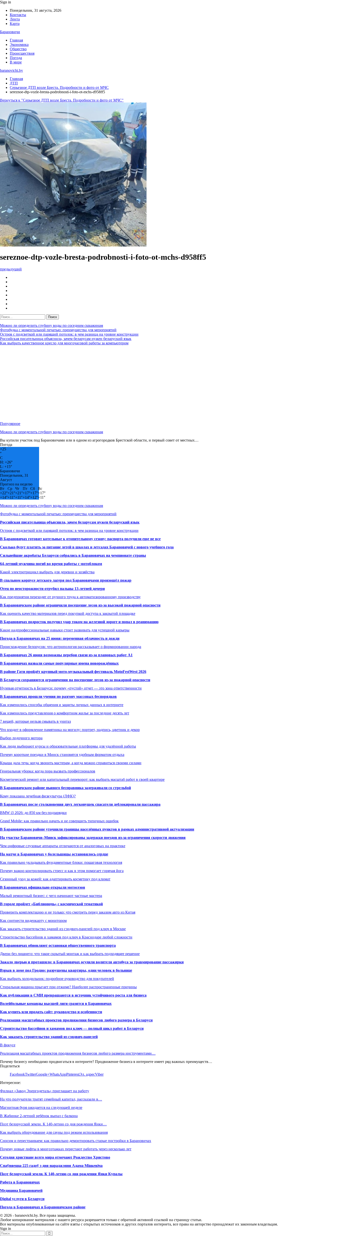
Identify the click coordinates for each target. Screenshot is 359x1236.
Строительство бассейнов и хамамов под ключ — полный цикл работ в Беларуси (72, 1028)
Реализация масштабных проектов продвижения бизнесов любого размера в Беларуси (76, 1020)
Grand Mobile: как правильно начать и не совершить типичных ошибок (59, 821)
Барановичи (10, 32)
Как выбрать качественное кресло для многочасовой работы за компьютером (64, 343)
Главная (16, 40)
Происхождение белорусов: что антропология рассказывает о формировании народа (70, 647)
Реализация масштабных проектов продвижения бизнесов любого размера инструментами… (78, 1053)
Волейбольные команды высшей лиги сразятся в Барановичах (56, 1003)
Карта (15, 23)
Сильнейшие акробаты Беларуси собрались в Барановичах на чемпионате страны (73, 555)
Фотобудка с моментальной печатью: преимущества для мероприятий (58, 330)
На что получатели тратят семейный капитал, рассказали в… (51, 1099)
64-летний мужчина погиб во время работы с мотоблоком (51, 564)
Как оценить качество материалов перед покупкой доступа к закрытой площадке (67, 613)
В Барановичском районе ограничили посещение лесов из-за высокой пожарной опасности (80, 605)
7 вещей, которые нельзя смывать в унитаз (35, 721)
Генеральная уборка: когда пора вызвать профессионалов (47, 771)
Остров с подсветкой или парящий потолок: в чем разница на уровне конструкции (69, 334)
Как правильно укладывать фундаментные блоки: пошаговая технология (61, 862)
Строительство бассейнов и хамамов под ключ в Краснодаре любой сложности (66, 937)
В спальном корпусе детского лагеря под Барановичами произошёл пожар (65, 580)
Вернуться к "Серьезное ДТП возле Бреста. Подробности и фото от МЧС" (62, 100)
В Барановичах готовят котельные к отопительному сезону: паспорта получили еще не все (80, 539)
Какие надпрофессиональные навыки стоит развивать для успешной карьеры (64, 630)
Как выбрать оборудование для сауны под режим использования (54, 1132)
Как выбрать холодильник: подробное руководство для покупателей (57, 979)
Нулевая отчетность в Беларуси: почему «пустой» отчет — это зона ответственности (71, 688)
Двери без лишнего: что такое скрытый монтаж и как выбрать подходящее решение (70, 954)
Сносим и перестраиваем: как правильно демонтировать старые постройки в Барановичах (75, 1141)
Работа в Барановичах (20, 1182)
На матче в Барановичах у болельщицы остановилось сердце (54, 854)
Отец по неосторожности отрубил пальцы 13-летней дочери (52, 589)
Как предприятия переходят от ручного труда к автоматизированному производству (70, 597)
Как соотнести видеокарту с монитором (33, 920)
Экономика (19, 44)
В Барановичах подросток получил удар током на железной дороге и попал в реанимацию (79, 622)
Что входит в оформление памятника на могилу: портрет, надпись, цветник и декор (70, 730)
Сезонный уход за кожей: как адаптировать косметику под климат (55, 879)
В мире (16, 62)
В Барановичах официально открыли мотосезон (42, 887)
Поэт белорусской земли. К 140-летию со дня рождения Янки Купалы (61, 1174)
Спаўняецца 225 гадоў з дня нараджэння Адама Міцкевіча (51, 1166)
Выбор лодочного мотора (21, 738)
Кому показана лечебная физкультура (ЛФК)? (38, 796)
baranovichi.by (11, 70)
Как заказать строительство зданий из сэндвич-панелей (49, 1037)
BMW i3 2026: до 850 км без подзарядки (33, 813)
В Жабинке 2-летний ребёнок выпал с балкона (39, 1116)
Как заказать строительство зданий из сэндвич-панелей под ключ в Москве (63, 929)
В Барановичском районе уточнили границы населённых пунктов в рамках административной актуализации (97, 829)
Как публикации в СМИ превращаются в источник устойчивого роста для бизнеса (73, 995)
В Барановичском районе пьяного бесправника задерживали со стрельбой (65, 788)
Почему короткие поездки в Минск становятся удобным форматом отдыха (62, 754)
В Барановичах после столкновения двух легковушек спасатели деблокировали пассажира (80, 804)
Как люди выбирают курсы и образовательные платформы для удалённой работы (68, 746)
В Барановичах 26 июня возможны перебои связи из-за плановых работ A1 (66, 655)
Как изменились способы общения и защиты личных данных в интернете (61, 705)
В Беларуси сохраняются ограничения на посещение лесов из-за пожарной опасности (75, 680)
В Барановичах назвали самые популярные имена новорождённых (59, 663)
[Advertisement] (146, 383)
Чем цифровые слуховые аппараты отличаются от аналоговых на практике (62, 846)
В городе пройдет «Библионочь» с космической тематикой (51, 904)
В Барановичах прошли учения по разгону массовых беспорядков (58, 696)
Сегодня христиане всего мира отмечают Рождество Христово (55, 1157)
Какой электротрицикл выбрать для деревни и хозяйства (47, 572)
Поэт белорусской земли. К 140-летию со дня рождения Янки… (53, 1124)
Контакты (18, 15)
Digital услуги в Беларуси (22, 1199)
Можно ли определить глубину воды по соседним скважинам (51, 325)
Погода (16, 58)
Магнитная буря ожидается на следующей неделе (41, 1107)
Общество (18, 49)
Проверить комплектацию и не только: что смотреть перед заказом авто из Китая (67, 912)
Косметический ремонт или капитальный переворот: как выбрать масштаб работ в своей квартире (82, 779)
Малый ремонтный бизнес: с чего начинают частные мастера (51, 896)
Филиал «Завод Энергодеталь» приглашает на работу (44, 1091)
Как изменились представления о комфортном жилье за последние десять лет (64, 713)
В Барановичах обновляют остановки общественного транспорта (58, 945)
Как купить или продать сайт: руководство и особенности (51, 1012)
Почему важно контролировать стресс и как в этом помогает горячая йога (62, 871)
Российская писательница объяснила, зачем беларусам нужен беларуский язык (65, 339)
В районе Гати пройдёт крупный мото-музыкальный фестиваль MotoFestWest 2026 (73, 672)
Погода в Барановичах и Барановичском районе (42, 1207)
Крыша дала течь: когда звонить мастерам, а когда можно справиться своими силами (70, 763)
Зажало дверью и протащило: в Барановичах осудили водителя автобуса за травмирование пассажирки (92, 962)
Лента (15, 19)
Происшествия (22, 53)
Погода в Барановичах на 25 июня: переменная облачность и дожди (59, 638)
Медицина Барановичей (21, 1190)
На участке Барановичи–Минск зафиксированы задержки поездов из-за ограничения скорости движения (93, 837)
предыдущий (11, 269)
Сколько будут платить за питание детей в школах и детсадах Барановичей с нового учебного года (87, 547)
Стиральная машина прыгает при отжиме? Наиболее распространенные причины (68, 987)
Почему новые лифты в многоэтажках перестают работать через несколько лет (65, 1149)
